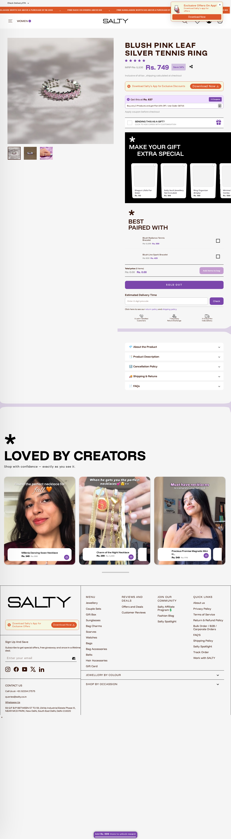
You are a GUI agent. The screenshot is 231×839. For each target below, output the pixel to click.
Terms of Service (204, 614)
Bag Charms (94, 626)
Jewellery (92, 602)
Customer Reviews (134, 612)
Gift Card (92, 666)
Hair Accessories (96, 660)
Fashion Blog (166, 615)
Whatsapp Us (12, 702)
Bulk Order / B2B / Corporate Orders (205, 627)
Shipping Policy (203, 640)
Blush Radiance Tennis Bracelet (154, 239)
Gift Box (91, 614)
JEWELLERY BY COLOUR (103, 675)
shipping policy (169, 309)
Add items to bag (211, 270)
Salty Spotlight (167, 621)
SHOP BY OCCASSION (102, 684)
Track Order (201, 652)
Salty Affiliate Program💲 (166, 608)
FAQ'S (197, 635)
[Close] (220, 5)
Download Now (204, 86)
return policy (151, 309)
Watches (91, 637)
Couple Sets (93, 608)
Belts (89, 654)
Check (216, 301)
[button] (136, 60)
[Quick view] (66, 557)
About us (199, 602)
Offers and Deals (132, 606)
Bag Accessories (96, 649)
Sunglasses (93, 620)
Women (22, 21)
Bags (89, 643)
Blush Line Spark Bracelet (155, 254)
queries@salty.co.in (16, 696)
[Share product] (191, 67)
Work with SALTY (204, 658)
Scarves (91, 631)
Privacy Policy (202, 608)
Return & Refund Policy (208, 620)
